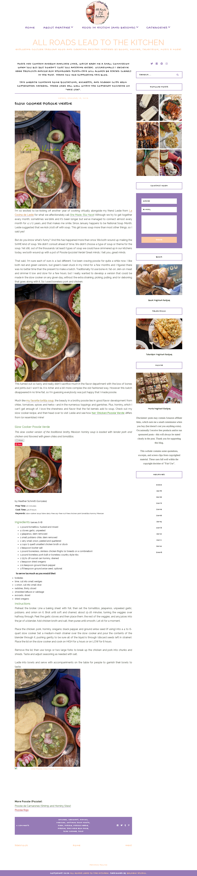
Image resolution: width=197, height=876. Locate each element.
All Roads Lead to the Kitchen (98, 42)
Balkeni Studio (136, 873)
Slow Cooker (70, 831)
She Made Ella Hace (77, 828)
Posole (68, 826)
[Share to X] (122, 825)
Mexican (60, 823)
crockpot (73, 820)
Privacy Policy (98, 865)
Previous (21, 845)
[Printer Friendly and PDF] (73, 440)
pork (60, 826)
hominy (84, 820)
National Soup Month (78, 823)
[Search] (177, 75)
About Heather (56, 28)
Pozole (61, 828)
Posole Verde (80, 826)
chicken (62, 820)
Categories (156, 28)
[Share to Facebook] (118, 825)
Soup (80, 831)
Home (30, 28)
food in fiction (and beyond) (109, 28)
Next (129, 845)
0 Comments (22, 826)
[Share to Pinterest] (128, 825)
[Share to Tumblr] (125, 825)
